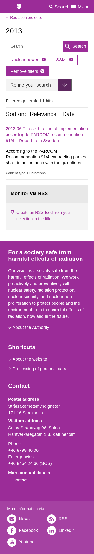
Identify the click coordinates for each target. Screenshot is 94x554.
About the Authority (31, 327)
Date (68, 114)
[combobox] (47, 46)
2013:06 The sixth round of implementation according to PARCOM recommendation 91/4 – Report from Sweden (47, 134)
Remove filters (24, 71)
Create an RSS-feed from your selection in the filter (43, 215)
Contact (20, 480)
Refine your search (30, 85)
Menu (84, 6)
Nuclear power (25, 59)
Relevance (43, 114)
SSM (61, 59)
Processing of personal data (39, 368)
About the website (30, 359)
